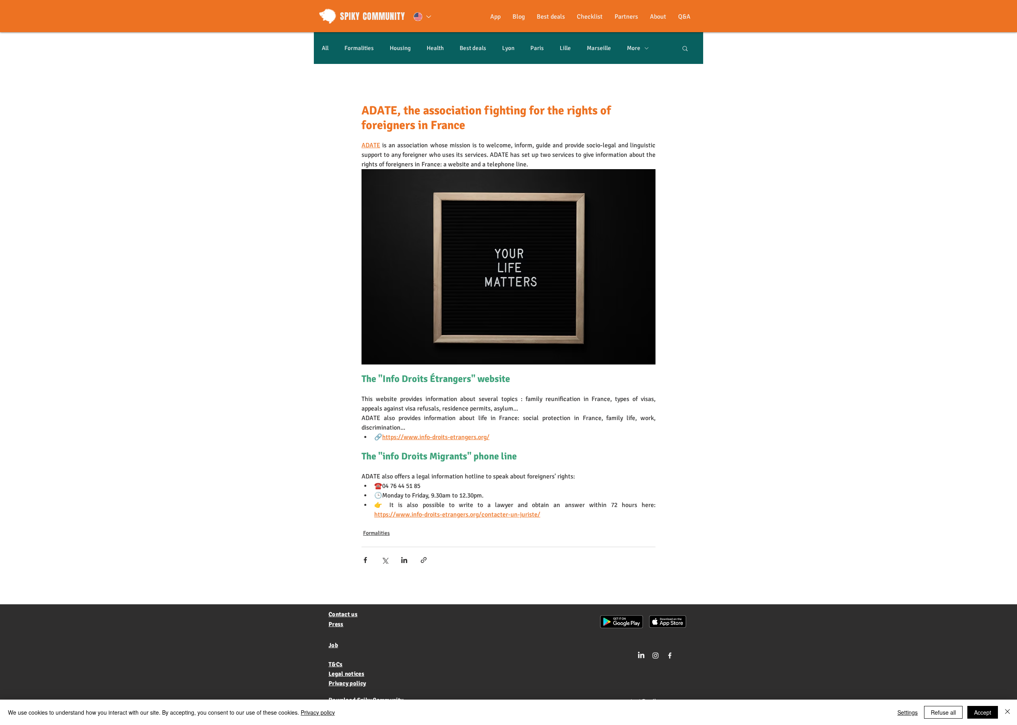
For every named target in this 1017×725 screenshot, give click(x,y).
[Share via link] (423, 560)
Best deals (473, 48)
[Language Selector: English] (422, 17)
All (325, 48)
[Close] (1007, 712)
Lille (565, 48)
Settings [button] (907, 712)
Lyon (508, 48)
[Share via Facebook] (365, 560)
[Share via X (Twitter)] (385, 560)
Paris (537, 48)
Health (435, 48)
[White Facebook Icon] (670, 655)
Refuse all (943, 712)
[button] (685, 48)
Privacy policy (318, 712)
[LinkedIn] (641, 655)
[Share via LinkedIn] (404, 560)
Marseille (599, 48)
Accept (982, 712)
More (633, 48)
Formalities (359, 48)
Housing (400, 48)
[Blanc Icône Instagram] (655, 655)
